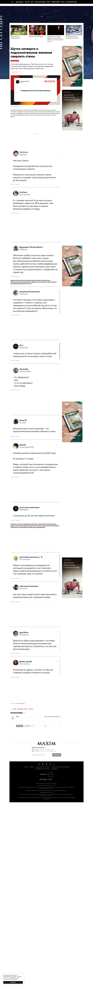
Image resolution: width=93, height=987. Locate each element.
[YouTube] (50, 764)
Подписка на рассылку (38, 747)
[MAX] (38, 764)
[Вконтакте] (42, 764)
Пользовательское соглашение (42, 766)
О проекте (26, 766)
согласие (37, 749)
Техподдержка (54, 768)
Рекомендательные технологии (42, 768)
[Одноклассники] (54, 764)
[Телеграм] (46, 764)
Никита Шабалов (21, 703)
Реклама (32, 766)
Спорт (48, 2)
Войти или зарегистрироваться (52, 716)
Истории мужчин (71, 2)
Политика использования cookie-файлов (60, 766)
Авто (32, 2)
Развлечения (55, 2)
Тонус (63, 2)
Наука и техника (40, 2)
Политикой (37, 751)
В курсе (27, 2)
